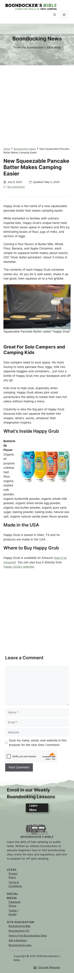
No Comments (16, 186)
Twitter (13, 910)
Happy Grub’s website (18, 566)
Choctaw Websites (49, 967)
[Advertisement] (37, 102)
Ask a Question (18, 940)
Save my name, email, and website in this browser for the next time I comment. (38, 743)
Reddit (13, 914)
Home (6, 148)
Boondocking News (25, 148)
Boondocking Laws (20, 945)
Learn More (33, 808)
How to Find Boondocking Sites (28, 935)
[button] (54, 15)
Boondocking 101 (19, 930)
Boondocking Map (19, 926)
